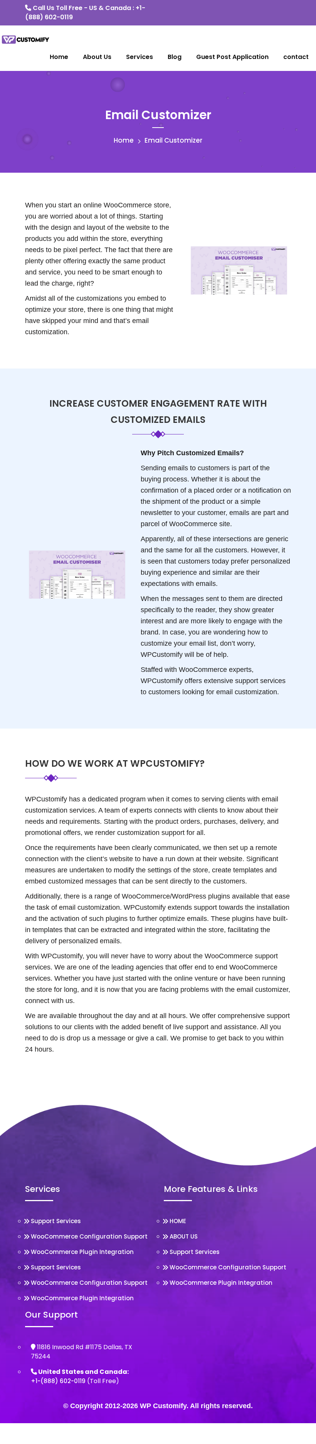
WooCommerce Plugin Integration (82, 1252)
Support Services (56, 1221)
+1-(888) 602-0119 (58, 1381)
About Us (97, 56)
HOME (178, 1221)
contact (296, 56)
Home (59, 56)
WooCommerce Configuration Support (89, 1236)
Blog (175, 56)
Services (139, 56)
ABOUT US (184, 1236)
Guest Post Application (232, 56)
